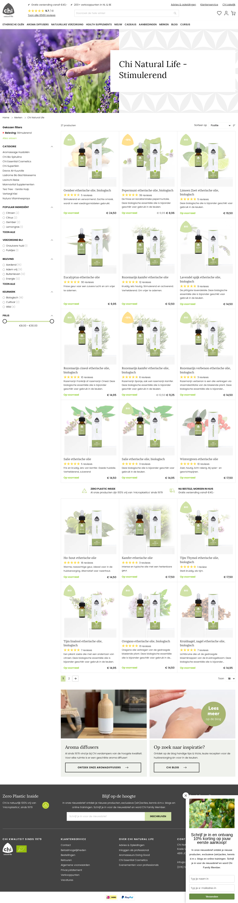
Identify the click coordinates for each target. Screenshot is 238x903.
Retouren (66, 860)
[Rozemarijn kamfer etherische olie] (148, 247)
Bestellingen (68, 855)
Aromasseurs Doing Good (134, 855)
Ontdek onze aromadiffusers (99, 767)
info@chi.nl (183, 862)
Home (6, 117)
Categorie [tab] (9, 146)
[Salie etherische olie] (90, 429)
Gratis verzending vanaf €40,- (49, 4)
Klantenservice (209, 4)
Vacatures (67, 880)
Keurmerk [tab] (9, 291)
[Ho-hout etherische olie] (90, 527)
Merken (18, 117)
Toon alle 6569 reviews (41, 15)
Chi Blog (172, 767)
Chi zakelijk (228, 4)
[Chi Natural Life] (8, 10)
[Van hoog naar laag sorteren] (234, 125)
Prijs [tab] (6, 315)
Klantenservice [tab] (73, 839)
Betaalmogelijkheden (73, 850)
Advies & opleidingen (183, 4)
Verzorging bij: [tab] (13, 240)
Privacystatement (71, 870)
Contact (66, 845)
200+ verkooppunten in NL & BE (92, 4)
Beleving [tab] (8, 259)
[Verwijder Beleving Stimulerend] (3, 133)
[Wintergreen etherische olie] (206, 429)
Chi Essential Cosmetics (133, 860)
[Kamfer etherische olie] (148, 527)
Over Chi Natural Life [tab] (136, 839)
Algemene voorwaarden (75, 865)
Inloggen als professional (134, 850)
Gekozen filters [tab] (12, 127)
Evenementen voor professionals (139, 865)
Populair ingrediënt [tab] (16, 207)
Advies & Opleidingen (131, 845)
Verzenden (212, 896)
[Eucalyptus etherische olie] (90, 247)
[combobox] (126, 13)
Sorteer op (200, 125)
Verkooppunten (70, 875)
